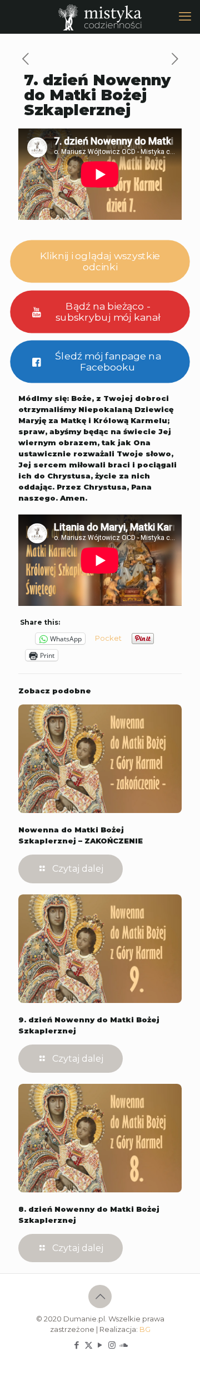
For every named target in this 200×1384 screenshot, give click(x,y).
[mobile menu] (185, 16)
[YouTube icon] (100, 1345)
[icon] (123, 1345)
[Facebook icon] (77, 1345)
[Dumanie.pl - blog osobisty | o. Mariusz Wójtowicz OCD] (100, 16)
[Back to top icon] (100, 1296)
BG (145, 1329)
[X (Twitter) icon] (88, 1345)
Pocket (108, 638)
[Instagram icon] (112, 1345)
